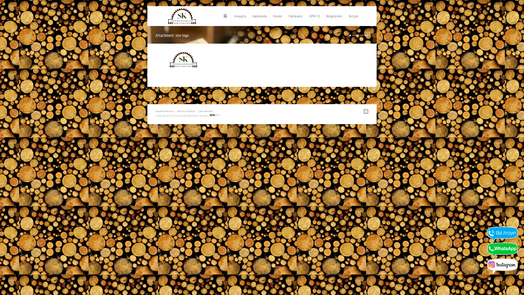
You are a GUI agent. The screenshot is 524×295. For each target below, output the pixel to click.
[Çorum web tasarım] (215, 115)
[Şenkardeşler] (182, 16)
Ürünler (277, 16)
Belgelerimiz (334, 16)
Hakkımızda (259, 16)
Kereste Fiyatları (186, 111)
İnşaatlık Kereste (165, 111)
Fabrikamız (296, 16)
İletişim (353, 16)
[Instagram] (226, 16)
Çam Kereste (206, 111)
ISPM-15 (314, 16)
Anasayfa (240, 16)
